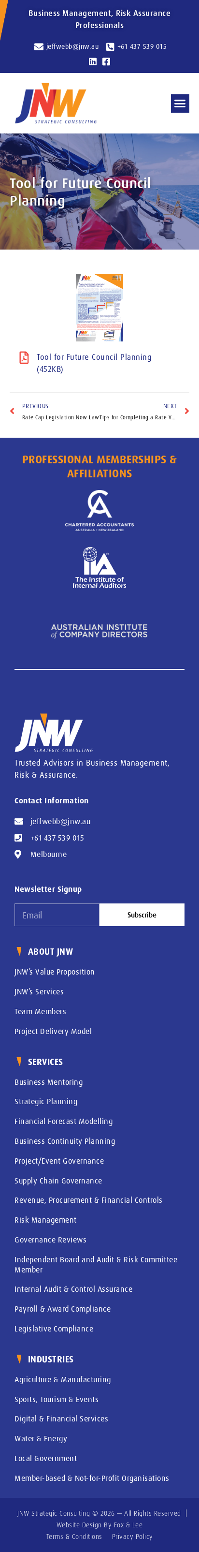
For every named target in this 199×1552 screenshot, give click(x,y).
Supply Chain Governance (58, 1180)
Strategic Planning (45, 1101)
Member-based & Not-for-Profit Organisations (92, 1478)
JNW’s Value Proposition (54, 971)
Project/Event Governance (59, 1161)
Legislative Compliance (53, 1328)
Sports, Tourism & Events (56, 1399)
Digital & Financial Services (61, 1418)
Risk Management (45, 1220)
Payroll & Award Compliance (62, 1309)
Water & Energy (40, 1438)
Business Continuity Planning (64, 1141)
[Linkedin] (92, 61)
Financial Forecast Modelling (63, 1121)
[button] (180, 103)
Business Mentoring (48, 1082)
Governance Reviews (50, 1239)
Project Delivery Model (53, 1031)
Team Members (40, 1011)
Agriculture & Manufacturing (62, 1379)
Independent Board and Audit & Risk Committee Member (95, 1264)
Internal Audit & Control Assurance (73, 1289)
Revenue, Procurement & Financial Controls (88, 1200)
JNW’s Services (39, 991)
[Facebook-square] (106, 61)
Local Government (45, 1458)
